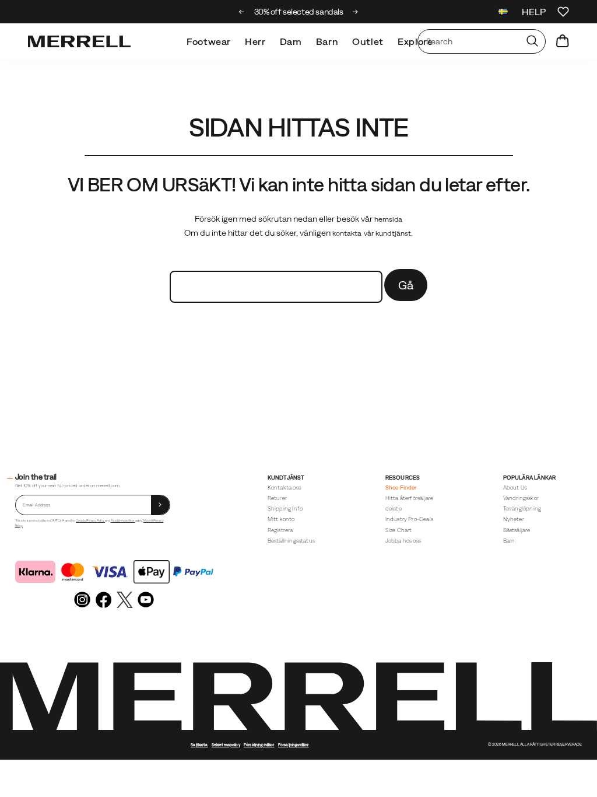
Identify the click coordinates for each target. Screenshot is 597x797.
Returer (277, 498)
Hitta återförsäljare (409, 498)
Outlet (368, 41)
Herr (255, 41)
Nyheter (513, 519)
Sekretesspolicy (226, 745)
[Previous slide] (241, 11)
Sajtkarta (199, 745)
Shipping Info (285, 508)
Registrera (280, 530)
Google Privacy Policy (90, 520)
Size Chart (398, 530)
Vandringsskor (521, 498)
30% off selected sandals (298, 11)
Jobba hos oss (403, 540)
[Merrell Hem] (79, 41)
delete (393, 508)
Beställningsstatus (291, 540)
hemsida (388, 219)
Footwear (209, 41)
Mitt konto (281, 519)
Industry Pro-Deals (409, 519)
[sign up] (160, 505)
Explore (415, 41)
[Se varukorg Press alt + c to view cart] (562, 41)
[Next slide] (355, 11)
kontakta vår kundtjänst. (372, 233)
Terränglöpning (522, 508)
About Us (515, 487)
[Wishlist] (563, 11)
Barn (327, 41)
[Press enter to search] (532, 41)
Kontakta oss (284, 487)
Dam (291, 41)
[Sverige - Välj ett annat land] (503, 13)
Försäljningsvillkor (123, 520)
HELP (534, 11)
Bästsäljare (517, 530)
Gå (406, 285)
